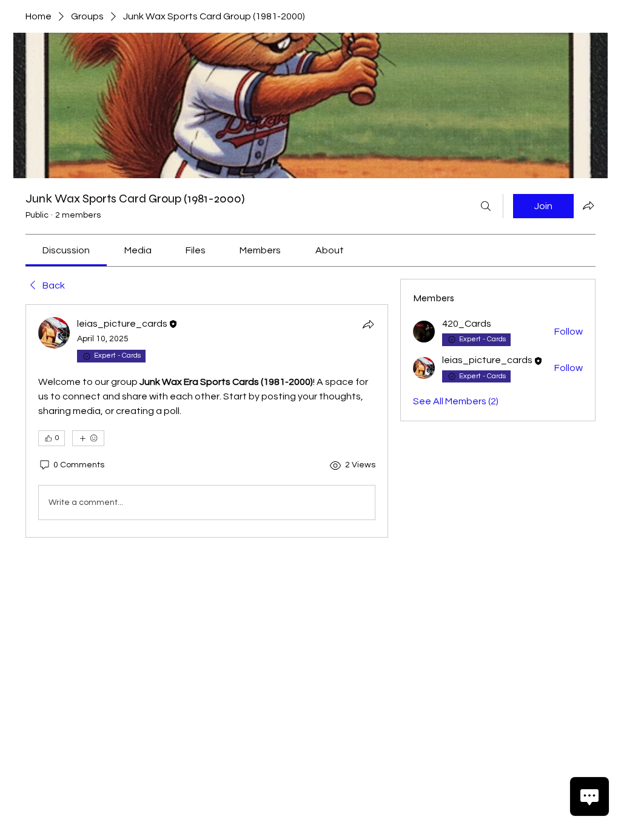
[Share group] (588, 205)
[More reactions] (88, 438)
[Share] (368, 324)
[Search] (485, 206)
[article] (206, 421)
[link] (66, 250)
